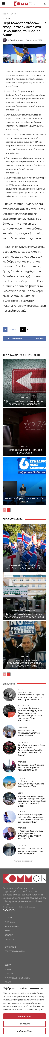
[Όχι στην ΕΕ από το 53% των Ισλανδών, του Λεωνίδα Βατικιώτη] (24, 548)
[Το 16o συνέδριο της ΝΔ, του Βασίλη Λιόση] (24, 481)
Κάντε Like (40, 338)
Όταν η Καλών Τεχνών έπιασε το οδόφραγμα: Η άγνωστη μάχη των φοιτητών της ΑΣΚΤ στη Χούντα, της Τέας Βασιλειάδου (30, 714)
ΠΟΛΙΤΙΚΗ (13, 14)
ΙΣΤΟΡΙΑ (20, 689)
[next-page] (8, 510)
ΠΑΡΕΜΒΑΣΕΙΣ (24, 562)
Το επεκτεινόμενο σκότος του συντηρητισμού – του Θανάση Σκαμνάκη (30, 851)
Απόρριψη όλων (24, 1031)
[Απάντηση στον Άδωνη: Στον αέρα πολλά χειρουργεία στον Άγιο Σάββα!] (24, 596)
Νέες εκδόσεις (23, 705)
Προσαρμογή (24, 1023)
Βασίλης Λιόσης (17, 40)
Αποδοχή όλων (24, 1016)
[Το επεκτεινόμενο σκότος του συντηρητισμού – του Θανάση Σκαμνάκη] (9, 849)
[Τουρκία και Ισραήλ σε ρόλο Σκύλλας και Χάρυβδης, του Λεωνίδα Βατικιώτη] (9, 766)
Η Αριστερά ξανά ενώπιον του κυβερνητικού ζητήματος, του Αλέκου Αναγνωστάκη (30, 834)
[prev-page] (4, 510)
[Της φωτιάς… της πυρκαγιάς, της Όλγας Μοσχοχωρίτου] (9, 731)
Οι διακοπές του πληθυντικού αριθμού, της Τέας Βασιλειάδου (31, 784)
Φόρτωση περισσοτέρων (23, 861)
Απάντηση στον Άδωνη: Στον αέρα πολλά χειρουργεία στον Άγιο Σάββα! (24, 615)
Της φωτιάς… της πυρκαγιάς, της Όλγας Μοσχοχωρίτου (29, 733)
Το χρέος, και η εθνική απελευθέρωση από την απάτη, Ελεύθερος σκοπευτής (24, 662)
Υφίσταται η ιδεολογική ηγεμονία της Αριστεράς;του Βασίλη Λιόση (24, 402)
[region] (24, 1010)
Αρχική (5, 14)
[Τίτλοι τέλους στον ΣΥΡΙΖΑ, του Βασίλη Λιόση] (24, 432)
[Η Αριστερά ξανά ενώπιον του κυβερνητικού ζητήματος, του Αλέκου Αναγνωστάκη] (9, 833)
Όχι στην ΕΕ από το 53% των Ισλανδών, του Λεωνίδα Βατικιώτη (24, 567)
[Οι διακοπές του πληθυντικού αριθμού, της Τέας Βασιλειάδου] (9, 782)
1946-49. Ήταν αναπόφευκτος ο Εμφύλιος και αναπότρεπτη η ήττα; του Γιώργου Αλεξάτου (31, 696)
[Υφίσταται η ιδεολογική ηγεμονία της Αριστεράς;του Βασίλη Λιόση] (24, 383)
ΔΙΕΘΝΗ (20, 793)
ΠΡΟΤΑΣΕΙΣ (22, 762)
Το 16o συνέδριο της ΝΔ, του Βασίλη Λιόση (24, 500)
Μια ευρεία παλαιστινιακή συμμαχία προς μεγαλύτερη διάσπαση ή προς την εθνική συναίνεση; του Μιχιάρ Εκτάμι (32, 801)
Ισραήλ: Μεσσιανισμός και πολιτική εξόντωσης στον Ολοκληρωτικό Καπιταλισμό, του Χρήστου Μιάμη (32, 818)
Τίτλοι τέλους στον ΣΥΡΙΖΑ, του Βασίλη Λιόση (24, 451)
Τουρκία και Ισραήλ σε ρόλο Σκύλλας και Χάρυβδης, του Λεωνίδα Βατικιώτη (31, 767)
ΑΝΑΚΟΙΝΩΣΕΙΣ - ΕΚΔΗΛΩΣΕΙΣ (24, 610)
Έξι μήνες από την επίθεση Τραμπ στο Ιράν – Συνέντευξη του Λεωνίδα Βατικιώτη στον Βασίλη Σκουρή (31, 750)
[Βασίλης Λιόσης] (5, 40)
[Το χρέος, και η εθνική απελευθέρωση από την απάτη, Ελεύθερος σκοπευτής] (24, 645)
